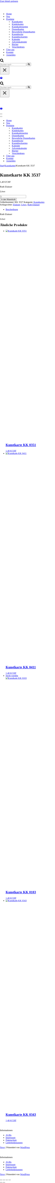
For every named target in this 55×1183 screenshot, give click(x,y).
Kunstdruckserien (20, 37)
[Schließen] (4, 70)
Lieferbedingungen (14, 1142)
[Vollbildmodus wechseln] (4, 1179)
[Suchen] (2, 61)
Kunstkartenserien (20, 27)
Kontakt (9, 52)
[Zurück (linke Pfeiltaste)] (1, 1182)
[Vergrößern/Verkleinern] (1, 1179)
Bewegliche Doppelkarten (23, 32)
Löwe (23, 204)
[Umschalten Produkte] (49, 125)
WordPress (25, 1147)
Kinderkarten (18, 24)
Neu (8, 16)
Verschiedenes (18, 47)
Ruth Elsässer (34, 204)
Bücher (15, 44)
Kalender (16, 39)
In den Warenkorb (8, 199)
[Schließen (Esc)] (9, 1179)
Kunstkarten (17, 21)
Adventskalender (19, 42)
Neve (2, 1147)
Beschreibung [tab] (12, 209)
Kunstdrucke (17, 34)
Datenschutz (11, 1140)
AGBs (8, 1135)
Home (9, 14)
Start (2, 165)
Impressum (10, 1137)
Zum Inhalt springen (9, 1)
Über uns (10, 49)
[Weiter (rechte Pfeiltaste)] (4, 1182)
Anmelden (11, 55)
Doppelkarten (18, 29)
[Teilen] (7, 1179)
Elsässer (16, 204)
